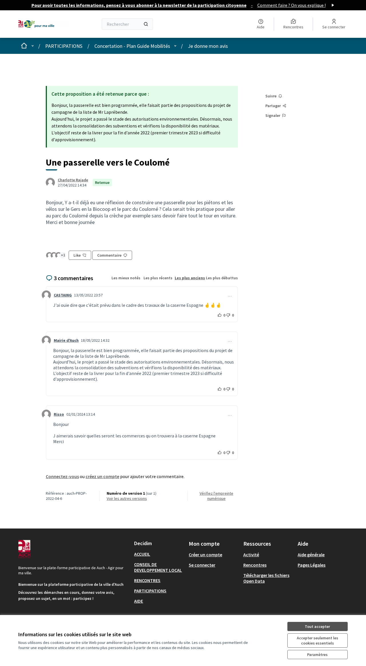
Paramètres (317, 654)
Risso (59, 414)
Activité (251, 554)
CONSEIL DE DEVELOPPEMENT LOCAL (158, 567)
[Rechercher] (145, 24)
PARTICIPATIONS (63, 46)
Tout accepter (317, 626)
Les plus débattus (222, 277)
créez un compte (102, 476)
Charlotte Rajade (73, 179)
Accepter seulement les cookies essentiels (317, 640)
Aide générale (311, 554)
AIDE (138, 601)
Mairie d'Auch (66, 340)
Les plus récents (158, 277)
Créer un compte (205, 554)
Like (77, 255)
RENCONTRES (147, 580)
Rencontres (254, 565)
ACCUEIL (142, 554)
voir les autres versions (127, 498)
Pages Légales (311, 565)
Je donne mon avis (208, 46)
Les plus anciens (190, 277)
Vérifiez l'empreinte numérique (216, 496)
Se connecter (202, 565)
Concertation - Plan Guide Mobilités (132, 46)
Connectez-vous (62, 476)
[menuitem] (159, 554)
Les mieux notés (126, 277)
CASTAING (63, 295)
